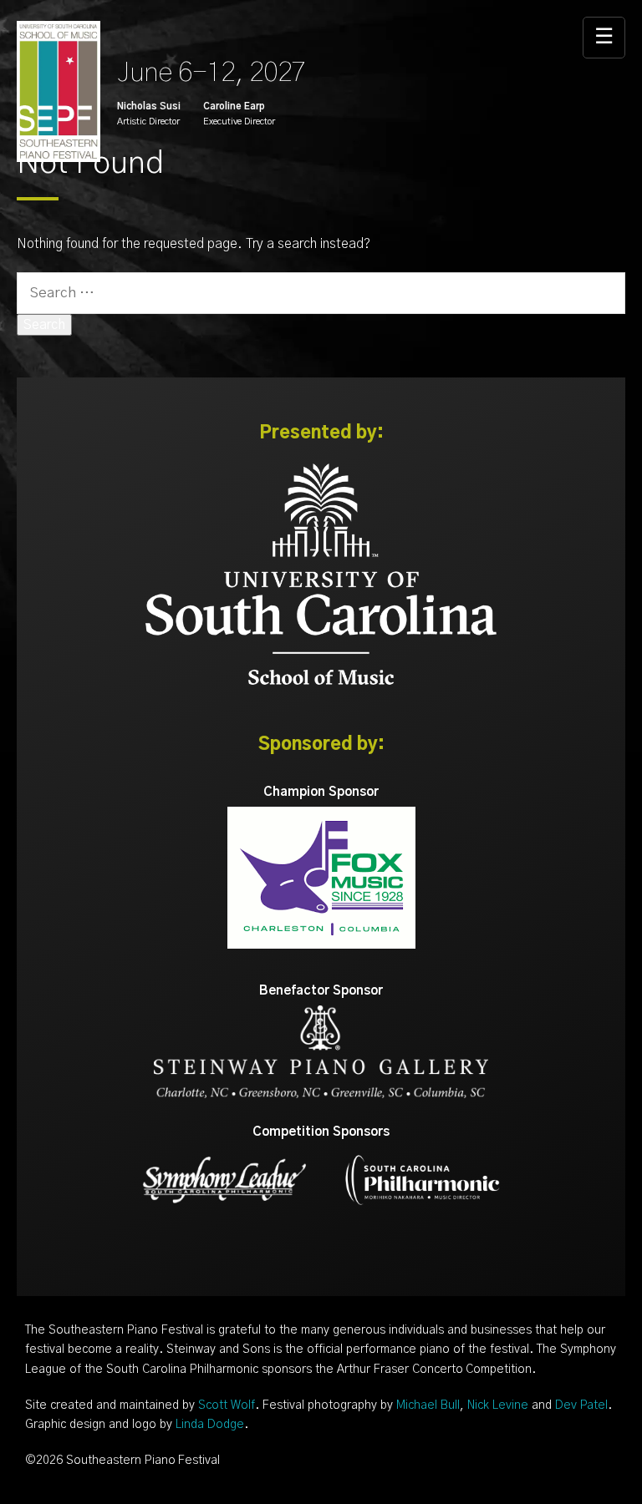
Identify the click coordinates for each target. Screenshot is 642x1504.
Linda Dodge (210, 1425)
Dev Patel (581, 1405)
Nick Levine (497, 1405)
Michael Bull (428, 1405)
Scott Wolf (226, 1405)
